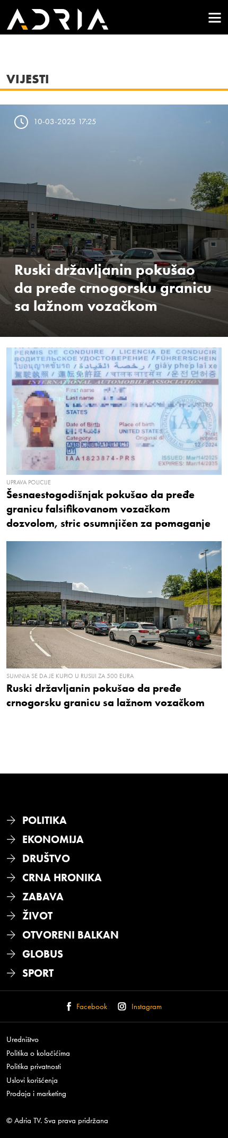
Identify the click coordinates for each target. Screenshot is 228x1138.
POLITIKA (44, 820)
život (37, 915)
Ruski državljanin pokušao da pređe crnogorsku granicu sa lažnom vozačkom (113, 287)
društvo (46, 858)
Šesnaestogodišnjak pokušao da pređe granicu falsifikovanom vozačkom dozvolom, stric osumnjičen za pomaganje (108, 508)
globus (42, 954)
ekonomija (53, 839)
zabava (43, 896)
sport (38, 973)
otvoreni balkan (70, 934)
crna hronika (62, 877)
